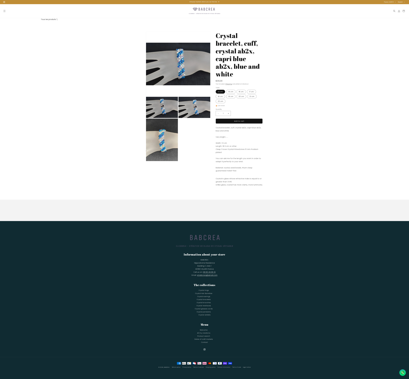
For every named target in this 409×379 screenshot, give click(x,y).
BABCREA (166, 367)
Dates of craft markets (203, 339)
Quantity (219, 109)
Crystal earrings (203, 296)
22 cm (220, 101)
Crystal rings (204, 290)
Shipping (228, 84)
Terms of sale (236, 367)
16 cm (241, 92)
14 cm (220, 92)
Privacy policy (186, 367)
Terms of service (198, 367)
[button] (4, 11)
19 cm (230, 96)
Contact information (223, 367)
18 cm (220, 96)
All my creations (203, 333)
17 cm (251, 92)
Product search (203, 336)
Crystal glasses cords (204, 309)
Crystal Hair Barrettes (203, 293)
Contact (204, 342)
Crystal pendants (204, 312)
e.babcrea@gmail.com (207, 275)
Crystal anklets (204, 315)
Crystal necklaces (203, 306)
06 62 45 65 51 (209, 272)
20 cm (241, 96)
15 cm (230, 92)
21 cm (252, 96)
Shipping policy (211, 367)
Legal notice (247, 367)
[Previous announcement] (124, 2)
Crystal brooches (204, 303)
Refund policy (176, 367)
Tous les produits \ (49, 19)
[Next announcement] (284, 2)
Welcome (203, 330)
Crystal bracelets (204, 299)
